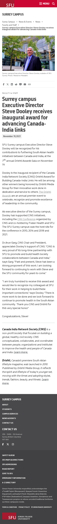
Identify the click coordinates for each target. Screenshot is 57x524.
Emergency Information (13, 478)
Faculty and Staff (9, 25)
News (38, 22)
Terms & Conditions (9, 507)
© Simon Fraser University (41, 507)
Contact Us (7, 423)
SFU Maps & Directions (12, 460)
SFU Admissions (9, 464)
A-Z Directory (9, 482)
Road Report (8, 469)
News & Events (25, 22)
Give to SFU (7, 473)
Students (7, 409)
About (5, 404)
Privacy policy (24, 507)
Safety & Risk (8, 455)
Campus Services (10, 414)
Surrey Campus (13, 14)
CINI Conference (26, 219)
